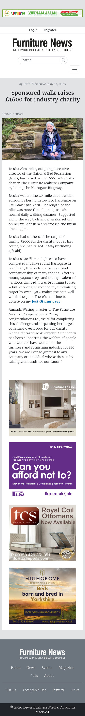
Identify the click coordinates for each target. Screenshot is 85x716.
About (49, 676)
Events (47, 668)
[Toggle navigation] (74, 69)
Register (50, 30)
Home (6, 114)
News (19, 114)
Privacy (58, 690)
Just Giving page (46, 301)
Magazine (66, 668)
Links (74, 690)
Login (33, 30)
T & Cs (11, 690)
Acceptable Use (34, 690)
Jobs (34, 676)
